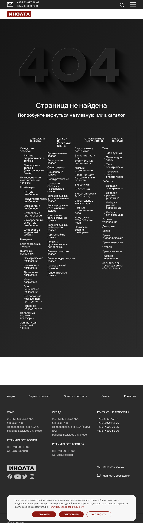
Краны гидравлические (112, 236)
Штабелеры (27, 187)
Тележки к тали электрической (114, 174)
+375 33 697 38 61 (28, 2)
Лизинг (105, 396)
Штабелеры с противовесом (32, 214)
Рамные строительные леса (84, 210)
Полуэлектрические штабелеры (32, 200)
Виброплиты (82, 184)
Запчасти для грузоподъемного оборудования (112, 265)
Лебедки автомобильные (114, 213)
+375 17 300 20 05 (28, 6)
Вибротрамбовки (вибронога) (85, 194)
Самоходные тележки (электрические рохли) (32, 169)
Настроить (98, 514)
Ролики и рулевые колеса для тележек (57, 244)
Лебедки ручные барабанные (113, 205)
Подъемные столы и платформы (27, 315)
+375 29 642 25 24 (108, 423)
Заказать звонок (113, 467)
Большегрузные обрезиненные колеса (57, 208)
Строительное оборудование (90, 140)
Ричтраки (26, 239)
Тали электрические (114, 165)
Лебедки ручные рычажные (112, 195)
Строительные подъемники (84, 149)
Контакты (130, 396)
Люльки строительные (84, 169)
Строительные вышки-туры (84, 202)
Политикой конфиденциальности (66, 507)
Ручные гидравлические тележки (32, 158)
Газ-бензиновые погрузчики (31, 289)
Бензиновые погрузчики (31, 266)
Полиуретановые (57, 179)
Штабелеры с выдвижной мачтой (32, 232)
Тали (105, 148)
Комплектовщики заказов (30, 245)
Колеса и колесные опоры (62, 142)
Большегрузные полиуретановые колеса (57, 198)
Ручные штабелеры (31, 193)
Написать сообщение (116, 475)
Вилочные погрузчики (27, 252)
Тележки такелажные (110, 257)
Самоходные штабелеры (32, 207)
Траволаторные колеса (57, 274)
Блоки (106, 231)
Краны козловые (112, 242)
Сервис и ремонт (39, 396)
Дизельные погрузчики (31, 273)
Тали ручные (114, 153)
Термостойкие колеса (56, 235)
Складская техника (35, 140)
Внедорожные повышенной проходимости (32, 299)
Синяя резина (56, 167)
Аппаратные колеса (55, 161)
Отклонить (71, 514)
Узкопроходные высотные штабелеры (32, 223)
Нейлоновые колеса (55, 173)
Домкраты (108, 226)
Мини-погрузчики (31, 280)
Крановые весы (112, 251)
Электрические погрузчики (32, 259)
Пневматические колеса (57, 252)
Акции (11, 396)
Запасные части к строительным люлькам (85, 177)
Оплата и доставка (75, 396)
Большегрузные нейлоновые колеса (57, 227)
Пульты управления (109, 220)
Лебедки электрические (114, 187)
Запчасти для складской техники (28, 325)
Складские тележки (27, 149)
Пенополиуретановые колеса (57, 259)
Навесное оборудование (32, 307)
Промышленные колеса (57, 154)
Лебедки (107, 181)
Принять (44, 514)
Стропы (107, 247)
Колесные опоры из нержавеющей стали (56, 187)
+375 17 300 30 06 (108, 430)
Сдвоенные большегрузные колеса (57, 218)
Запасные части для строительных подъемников (85, 159)
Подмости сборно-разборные (81, 230)
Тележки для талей (114, 158)
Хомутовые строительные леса (84, 220)
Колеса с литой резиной (56, 266)
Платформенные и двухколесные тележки (30, 180)
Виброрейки (82, 189)
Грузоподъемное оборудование (117, 140)
